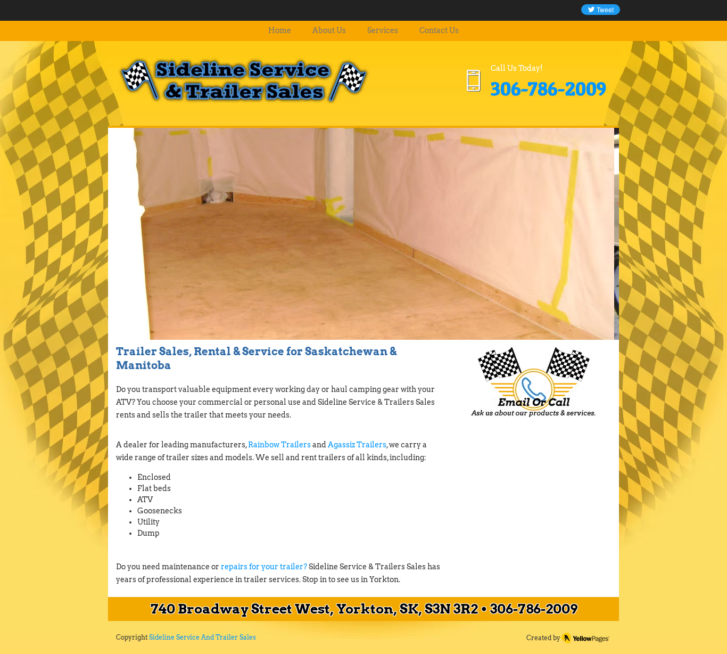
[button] (363, 233)
